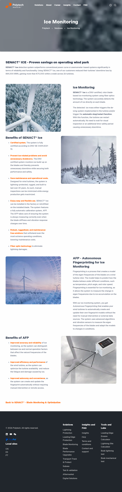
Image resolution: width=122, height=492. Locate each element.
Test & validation (70, 470)
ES (7, 452)
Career (57, 5)
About (48, 5)
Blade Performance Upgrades (68, 451)
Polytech (46, 28)
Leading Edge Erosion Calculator (107, 436)
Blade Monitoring (70, 444)
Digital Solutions (70, 478)
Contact (77, 5)
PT (7, 455)
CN (7, 449)
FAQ (85, 5)
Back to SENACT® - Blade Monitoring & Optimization (33, 402)
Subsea (66, 466)
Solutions (39, 5)
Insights (67, 5)
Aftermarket (68, 474)
